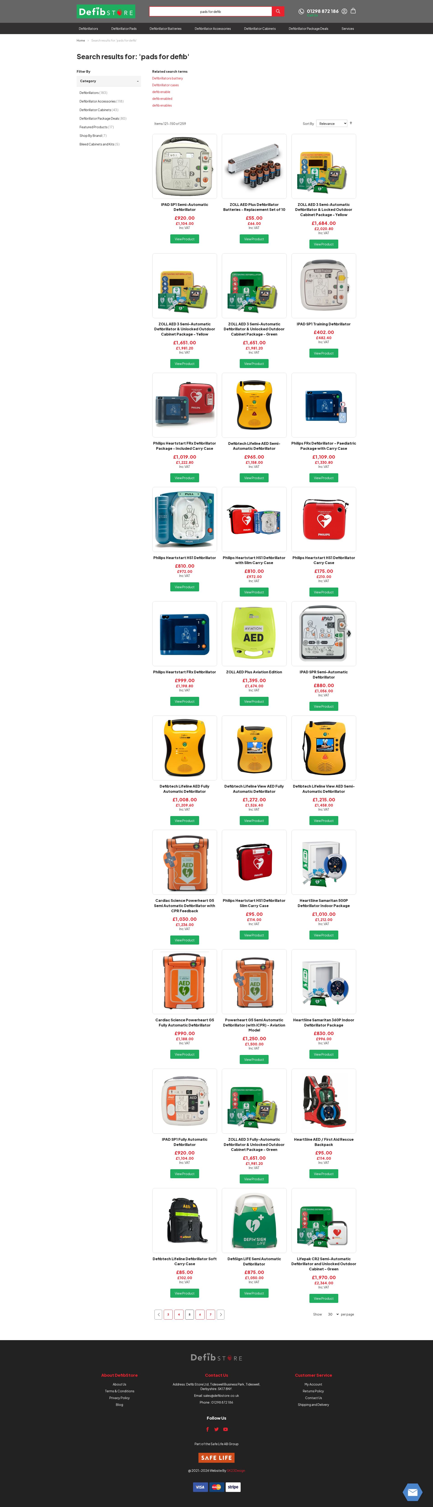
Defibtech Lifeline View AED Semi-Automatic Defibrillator (324, 789)
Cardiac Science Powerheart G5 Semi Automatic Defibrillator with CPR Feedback (184, 905)
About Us (119, 1384)
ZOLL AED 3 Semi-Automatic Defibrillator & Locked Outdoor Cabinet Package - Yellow (323, 209)
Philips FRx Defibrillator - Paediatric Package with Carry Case (323, 446)
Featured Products (100, 127)
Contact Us (313, 1398)
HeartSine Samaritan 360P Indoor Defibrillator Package (323, 1022)
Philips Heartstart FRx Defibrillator (184, 672)
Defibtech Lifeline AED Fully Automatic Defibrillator (185, 789)
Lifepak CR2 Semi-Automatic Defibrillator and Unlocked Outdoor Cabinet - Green (323, 1263)
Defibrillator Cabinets (103, 109)
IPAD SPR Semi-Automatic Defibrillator (324, 674)
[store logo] (106, 11)
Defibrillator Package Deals (107, 118)
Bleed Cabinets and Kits (103, 144)
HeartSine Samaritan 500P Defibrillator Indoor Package (324, 903)
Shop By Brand (97, 135)
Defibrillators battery (167, 78)
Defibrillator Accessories (105, 101)
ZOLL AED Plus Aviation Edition (254, 672)
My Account (313, 1384)
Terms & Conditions (119, 1391)
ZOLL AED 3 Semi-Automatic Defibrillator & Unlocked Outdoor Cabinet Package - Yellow (184, 329)
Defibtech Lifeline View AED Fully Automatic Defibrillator (254, 789)
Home (81, 40)
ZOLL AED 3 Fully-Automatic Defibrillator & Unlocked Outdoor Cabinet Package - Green (254, 1144)
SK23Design (236, 1470)
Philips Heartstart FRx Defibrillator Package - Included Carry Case (184, 446)
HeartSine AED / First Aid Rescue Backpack (324, 1142)
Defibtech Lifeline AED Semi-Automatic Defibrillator (254, 446)
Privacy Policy (119, 1398)
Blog (119, 1404)
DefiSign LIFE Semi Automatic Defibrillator (254, 1261)
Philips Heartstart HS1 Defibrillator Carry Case (324, 560)
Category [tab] (88, 81)
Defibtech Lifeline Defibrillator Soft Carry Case (185, 1261)
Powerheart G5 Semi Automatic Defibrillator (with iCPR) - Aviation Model (254, 1025)
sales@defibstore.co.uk (221, 1395)
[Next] (220, 1315)
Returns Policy (313, 1391)
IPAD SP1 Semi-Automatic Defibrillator (184, 207)
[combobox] (210, 11)
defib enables (162, 105)
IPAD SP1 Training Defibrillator (324, 324)
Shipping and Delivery (313, 1404)
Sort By (308, 123)
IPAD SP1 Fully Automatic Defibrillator (184, 1142)
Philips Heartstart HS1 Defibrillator (184, 557)
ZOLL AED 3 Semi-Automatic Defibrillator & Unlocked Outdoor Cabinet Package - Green (254, 329)
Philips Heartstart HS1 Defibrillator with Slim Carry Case (254, 560)
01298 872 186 (222, 1402)
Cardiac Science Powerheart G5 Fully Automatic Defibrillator (184, 1022)
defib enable (161, 92)
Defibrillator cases (165, 85)
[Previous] (158, 1315)
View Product (185, 239)
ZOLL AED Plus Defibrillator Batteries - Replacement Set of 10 (254, 207)
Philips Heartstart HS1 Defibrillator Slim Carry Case (254, 903)
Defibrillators (97, 92)
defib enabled (162, 98)
